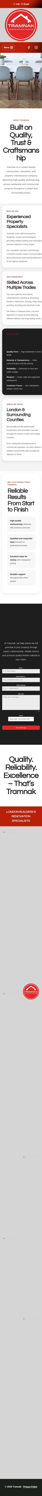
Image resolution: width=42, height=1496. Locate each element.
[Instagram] (36, 47)
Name (21, 668)
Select (21, 715)
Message (21, 694)
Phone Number (21, 685)
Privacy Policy (30, 1486)
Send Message (21, 728)
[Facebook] (29, 47)
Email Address (21, 676)
